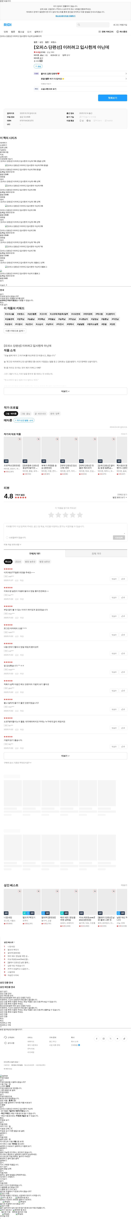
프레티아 (70, 923)
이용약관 (6, 1065)
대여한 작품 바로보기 (23, 1103)
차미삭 (74, 471)
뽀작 (99, 923)
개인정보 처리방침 (17, 1065)
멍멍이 (12, 468)
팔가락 (81, 923)
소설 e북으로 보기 (48, 89)
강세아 (63, 923)
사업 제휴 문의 (54, 1045)
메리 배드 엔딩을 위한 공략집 (67, 918)
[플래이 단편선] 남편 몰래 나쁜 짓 (106, 918)
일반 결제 (15, 1158)
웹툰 (35, 42)
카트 (1, 155)
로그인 (120, 25)
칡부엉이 (105, 923)
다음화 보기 (4, 1189)
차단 (22, 580)
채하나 (107, 471)
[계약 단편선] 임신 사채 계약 (68, 466)
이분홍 (92, 923)
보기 (1, 281)
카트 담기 (3, 305)
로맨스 (53, 42)
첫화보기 (112, 97)
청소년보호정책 (29, 1065)
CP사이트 (31, 1049)
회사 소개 (74, 1041)
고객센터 (11, 1037)
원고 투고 (52, 1041)
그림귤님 (25, 413)
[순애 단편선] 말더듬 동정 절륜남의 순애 (106, 466)
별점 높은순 (30, 561)
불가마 (44, 920)
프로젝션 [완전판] (12, 465)
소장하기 (3, 145)
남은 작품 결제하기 (7, 1103)
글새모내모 (40, 413)
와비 (18, 468)
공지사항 (11, 1043)
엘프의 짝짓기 (29, 917)
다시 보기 (13, 1189)
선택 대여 (3, 157)
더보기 (124, 434)
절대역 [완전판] (48, 917)
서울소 (12, 920)
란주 (68, 471)
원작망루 (54, 413)
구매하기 (10, 1177)
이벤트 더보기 (46, 84)
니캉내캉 (8, 917)
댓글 (114, 579)
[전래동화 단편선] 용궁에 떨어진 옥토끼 (31, 466)
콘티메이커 (56, 471)
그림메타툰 (11, 413)
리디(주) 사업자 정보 (11, 1062)
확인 (1, 1118)
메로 (87, 471)
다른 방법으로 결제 (8, 1090)
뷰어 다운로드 (33, 1045)
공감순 (18, 561)
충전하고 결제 (5, 1158)
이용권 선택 (4, 1128)
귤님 (42, 55)
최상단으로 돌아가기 (14, 1029)
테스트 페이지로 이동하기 (65, 16)
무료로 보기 (4, 1131)
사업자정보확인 (40, 1065)
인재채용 (74, 1045)
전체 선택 (3, 147)
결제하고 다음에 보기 (23, 1146)
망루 (64, 55)
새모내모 (53, 55)
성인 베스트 (8, 942)
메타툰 (36, 55)
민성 (92, 471)
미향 (49, 471)
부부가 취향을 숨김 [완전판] (49, 466)
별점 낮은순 (44, 561)
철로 (125, 471)
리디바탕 (31, 1052)
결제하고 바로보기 (7, 1146)
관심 (39, 66)
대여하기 (3, 143)
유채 (123, 923)
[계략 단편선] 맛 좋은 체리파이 (86, 466)
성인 (41, 42)
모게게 (113, 471)
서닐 (118, 923)
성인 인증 (3, 1014)
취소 (1, 302)
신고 (17, 580)
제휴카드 (31, 1041)
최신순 (8, 561)
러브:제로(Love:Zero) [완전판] (87, 918)
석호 (87, 923)
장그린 (6, 920)
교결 (49, 920)
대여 (1, 179)
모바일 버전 (4, 1216)
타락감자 (114, 923)
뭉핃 (30, 471)
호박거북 (37, 471)
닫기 (5, 1167)
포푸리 (25, 920)
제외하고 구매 (5, 1023)
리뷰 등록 (119, 537)
